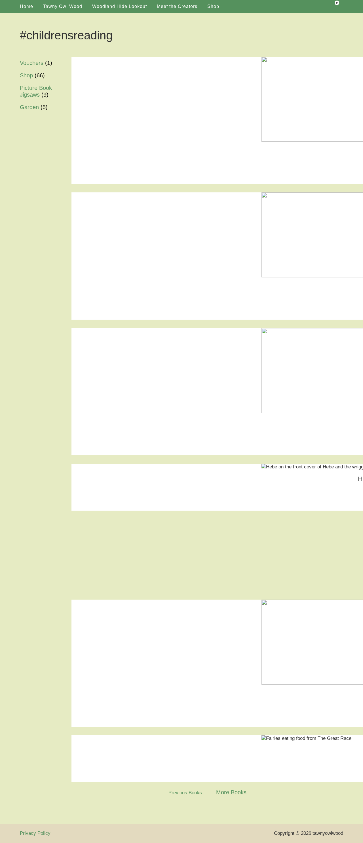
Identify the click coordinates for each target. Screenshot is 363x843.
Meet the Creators (177, 6)
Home (26, 6)
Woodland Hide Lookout (119, 6)
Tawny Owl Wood (62, 6)
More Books (231, 792)
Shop (213, 6)
